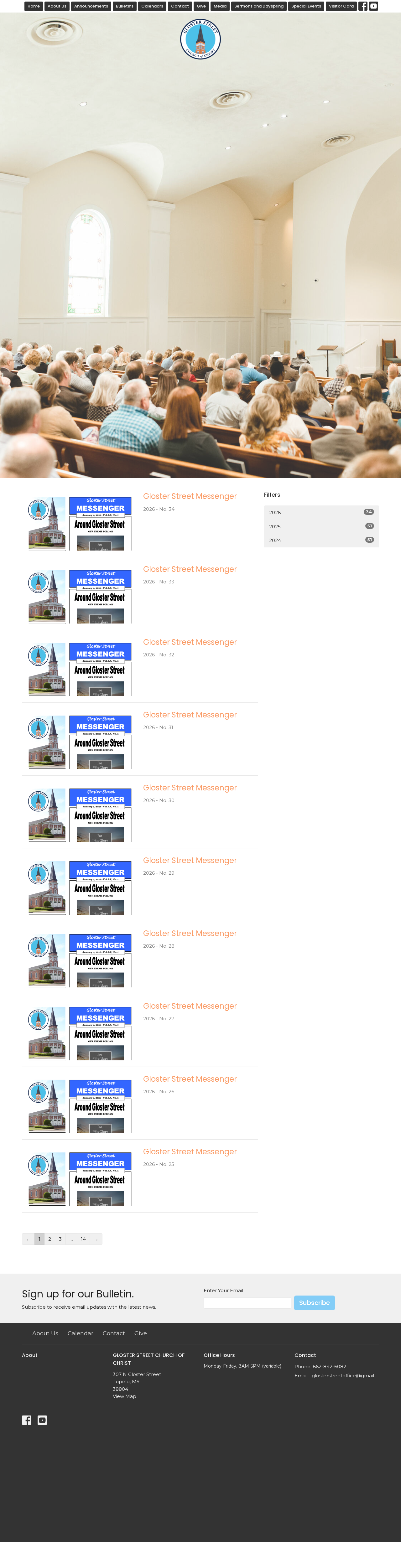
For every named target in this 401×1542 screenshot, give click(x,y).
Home (34, 6)
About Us (57, 6)
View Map (124, 1396)
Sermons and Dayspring (259, 6)
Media (220, 6)
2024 (320, 540)
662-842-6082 (329, 1366)
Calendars (152, 6)
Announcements (91, 6)
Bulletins (124, 6)
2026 (320, 512)
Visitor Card (341, 6)
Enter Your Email (223, 1290)
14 (83, 1239)
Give (201, 6)
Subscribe (314, 1302)
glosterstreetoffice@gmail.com (345, 1376)
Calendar (80, 1333)
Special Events (306, 6)
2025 (320, 526)
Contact (180, 6)
